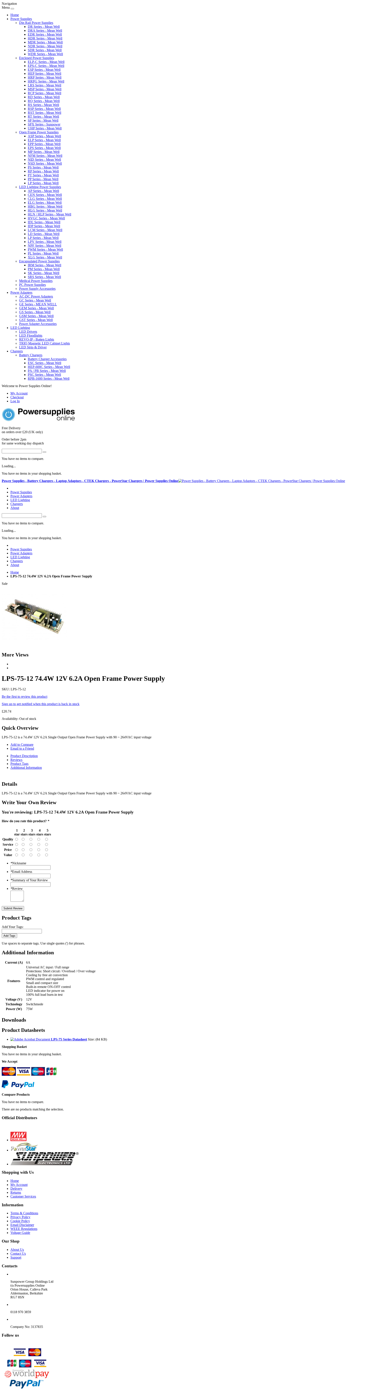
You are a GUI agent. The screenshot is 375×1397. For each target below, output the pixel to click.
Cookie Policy (20, 1221)
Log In (15, 401)
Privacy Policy (20, 1217)
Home (14, 15)
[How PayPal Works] (18, 1087)
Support (15, 1257)
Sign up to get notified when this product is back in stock (40, 704)
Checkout (17, 397)
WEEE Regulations (23, 1229)
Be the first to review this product (24, 696)
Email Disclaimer (22, 1225)
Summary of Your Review (29, 880)
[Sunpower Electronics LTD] (44, 1164)
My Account (19, 393)
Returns (15, 1192)
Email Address (21, 871)
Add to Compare (21, 744)
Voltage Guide (20, 1233)
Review (16, 888)
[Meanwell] (18, 1140)
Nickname (18, 863)
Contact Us (18, 1253)
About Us (17, 1249)
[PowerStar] (24, 1150)
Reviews (16, 760)
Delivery (16, 1188)
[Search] (44, 452)
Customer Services (23, 1196)
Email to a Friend (22, 748)
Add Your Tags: (12, 927)
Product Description (24, 756)
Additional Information (26, 767)
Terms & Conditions (24, 1213)
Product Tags (19, 764)
